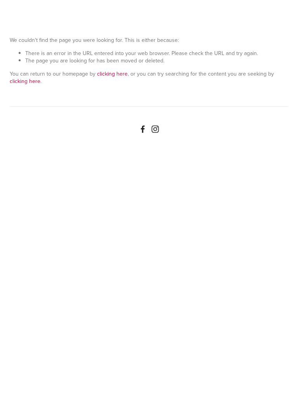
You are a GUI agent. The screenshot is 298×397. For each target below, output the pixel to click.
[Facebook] (143, 129)
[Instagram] (155, 129)
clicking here (112, 74)
